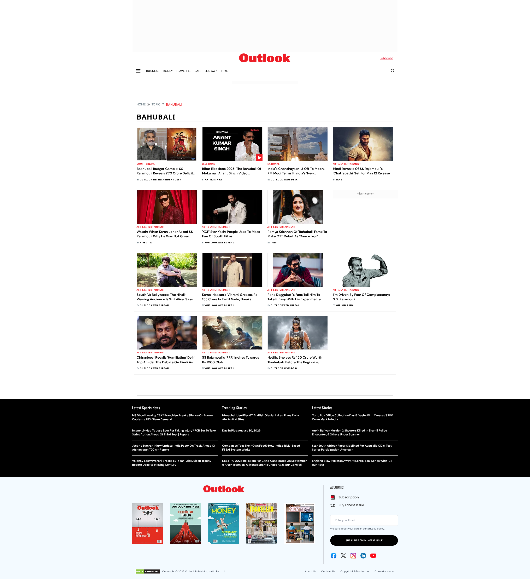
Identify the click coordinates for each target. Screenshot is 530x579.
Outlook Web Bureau (219, 242)
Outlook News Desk (284, 179)
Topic (156, 104)
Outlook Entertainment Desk (160, 179)
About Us (310, 571)
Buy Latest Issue (351, 505)
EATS (198, 71)
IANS (339, 179)
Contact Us (328, 571)
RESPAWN (211, 71)
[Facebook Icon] (333, 555)
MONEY (168, 71)
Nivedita (146, 242)
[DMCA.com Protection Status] (147, 571)
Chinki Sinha (213, 179)
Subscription (348, 497)
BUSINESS (152, 71)
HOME (141, 104)
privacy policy (375, 528)
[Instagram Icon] (353, 555)
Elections (208, 164)
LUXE (224, 71)
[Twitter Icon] (343, 555)
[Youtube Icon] (373, 555)
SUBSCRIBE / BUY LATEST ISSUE (364, 540)
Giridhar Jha (345, 305)
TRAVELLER (183, 71)
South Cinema (146, 164)
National (273, 164)
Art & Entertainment (347, 164)
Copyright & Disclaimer (355, 571)
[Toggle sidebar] (138, 71)
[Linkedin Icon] (363, 555)
